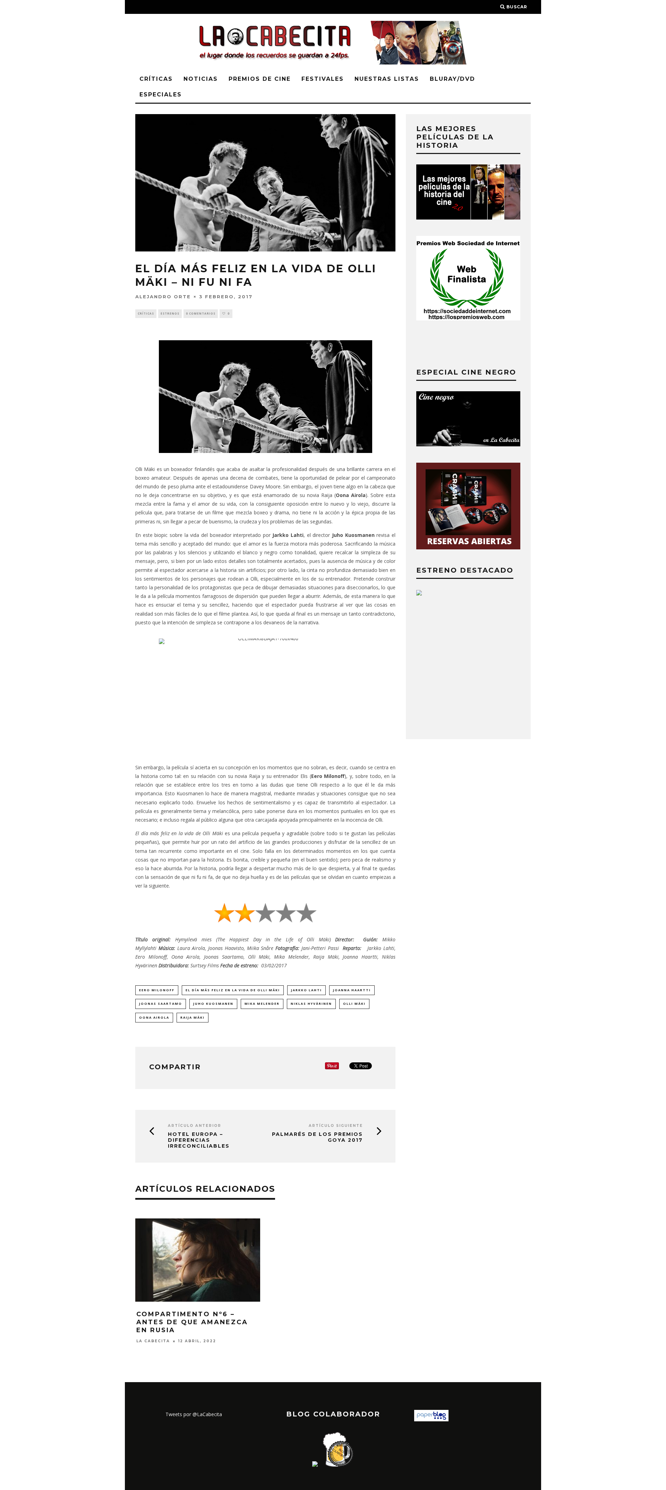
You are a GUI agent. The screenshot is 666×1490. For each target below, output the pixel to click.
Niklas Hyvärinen (311, 1003)
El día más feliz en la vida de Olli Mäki (233, 990)
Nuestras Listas (387, 79)
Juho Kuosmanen (213, 1003)
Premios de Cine (260, 79)
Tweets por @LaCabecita (193, 1414)
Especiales (160, 94)
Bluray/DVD (452, 79)
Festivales (322, 79)
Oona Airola (154, 1017)
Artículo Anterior (194, 1125)
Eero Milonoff (156, 990)
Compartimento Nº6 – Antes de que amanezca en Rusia (192, 1322)
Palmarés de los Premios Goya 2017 (317, 1137)
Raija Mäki (192, 1017)
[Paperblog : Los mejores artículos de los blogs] (431, 1419)
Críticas (156, 79)
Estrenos (170, 313)
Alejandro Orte (163, 296)
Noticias (200, 79)
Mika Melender (262, 1003)
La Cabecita (153, 1341)
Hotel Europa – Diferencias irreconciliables (199, 1140)
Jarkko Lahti (306, 990)
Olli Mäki (354, 1003)
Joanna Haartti (352, 990)
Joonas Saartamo (160, 1003)
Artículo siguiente (336, 1125)
